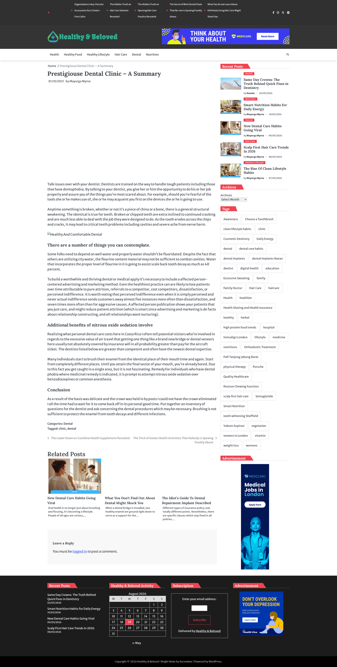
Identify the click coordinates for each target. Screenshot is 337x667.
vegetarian (259, 426)
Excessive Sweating (236, 278)
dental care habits (251, 248)
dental (71, 428)
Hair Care (121, 54)
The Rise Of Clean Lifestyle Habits (265, 170)
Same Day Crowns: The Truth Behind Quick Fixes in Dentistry (266, 83)
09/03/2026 (275, 135)
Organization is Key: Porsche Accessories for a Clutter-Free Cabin (89, 10)
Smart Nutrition (234, 406)
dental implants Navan (267, 258)
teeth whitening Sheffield (240, 416)
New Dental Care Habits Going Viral (263, 128)
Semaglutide (264, 396)
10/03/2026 (275, 114)
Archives (226, 195)
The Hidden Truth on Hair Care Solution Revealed (120, 10)
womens (251, 445)
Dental (136, 54)
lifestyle (260, 337)
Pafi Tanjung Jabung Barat (240, 357)
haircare (273, 288)
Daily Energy (265, 239)
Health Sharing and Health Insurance (247, 307)
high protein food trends (239, 327)
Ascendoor (186, 661)
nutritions (230, 347)
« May (136, 643)
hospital (269, 327)
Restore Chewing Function (241, 386)
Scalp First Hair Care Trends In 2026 (266, 149)
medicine (279, 337)
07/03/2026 (275, 178)
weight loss (231, 445)
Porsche (258, 366)
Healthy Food (73, 54)
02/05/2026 (265, 93)
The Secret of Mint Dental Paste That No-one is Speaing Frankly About (186, 10)
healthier (246, 298)
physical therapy (234, 366)
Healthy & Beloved (208, 631)
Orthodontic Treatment (260, 347)
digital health (249, 268)
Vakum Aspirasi (234, 426)
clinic (62, 428)
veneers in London (235, 435)
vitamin (260, 435)
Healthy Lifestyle (98, 54)
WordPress (215, 661)
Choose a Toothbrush (259, 219)
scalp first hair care (236, 396)
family (261, 278)
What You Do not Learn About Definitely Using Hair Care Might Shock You (224, 10)
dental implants (234, 258)
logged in (79, 551)
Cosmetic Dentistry (236, 239)
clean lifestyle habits (237, 229)
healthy (228, 317)
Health (54, 54)
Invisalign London (235, 337)
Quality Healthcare (236, 376)
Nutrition (152, 54)
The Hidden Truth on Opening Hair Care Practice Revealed (148, 10)
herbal (245, 317)
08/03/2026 (275, 157)
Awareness (230, 219)
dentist (228, 268)
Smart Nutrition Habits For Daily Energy (265, 107)
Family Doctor (232, 288)
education (272, 268)
